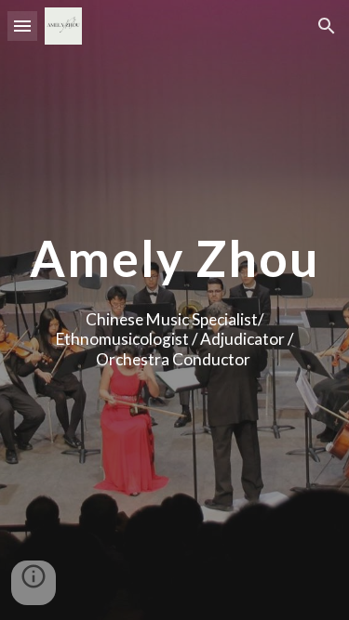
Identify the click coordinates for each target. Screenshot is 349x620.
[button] (22, 25)
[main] (175, 258)
